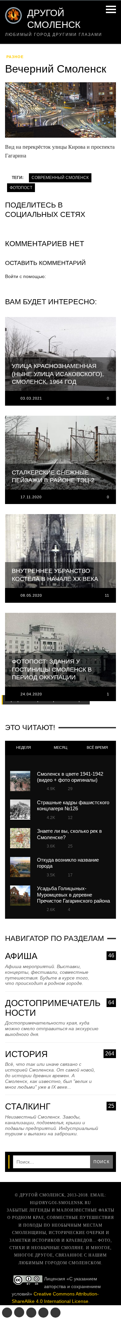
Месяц (60, 747)
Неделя (23, 747)
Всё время (97, 747)
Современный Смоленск (60, 177)
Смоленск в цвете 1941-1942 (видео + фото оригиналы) (70, 777)
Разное (15, 57)
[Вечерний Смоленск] (60, 112)
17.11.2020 (31, 497)
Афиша (59, 956)
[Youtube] (43, 1313)
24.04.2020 (31, 694)
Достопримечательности (59, 1007)
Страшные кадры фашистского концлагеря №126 (73, 805)
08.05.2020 (31, 595)
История (59, 1054)
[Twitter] (31, 1313)
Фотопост (21, 187)
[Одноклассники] (19, 1312)
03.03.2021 (31, 398)
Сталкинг (59, 1106)
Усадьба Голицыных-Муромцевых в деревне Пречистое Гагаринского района (73, 894)
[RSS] (55, 1313)
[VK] (7, 1313)
